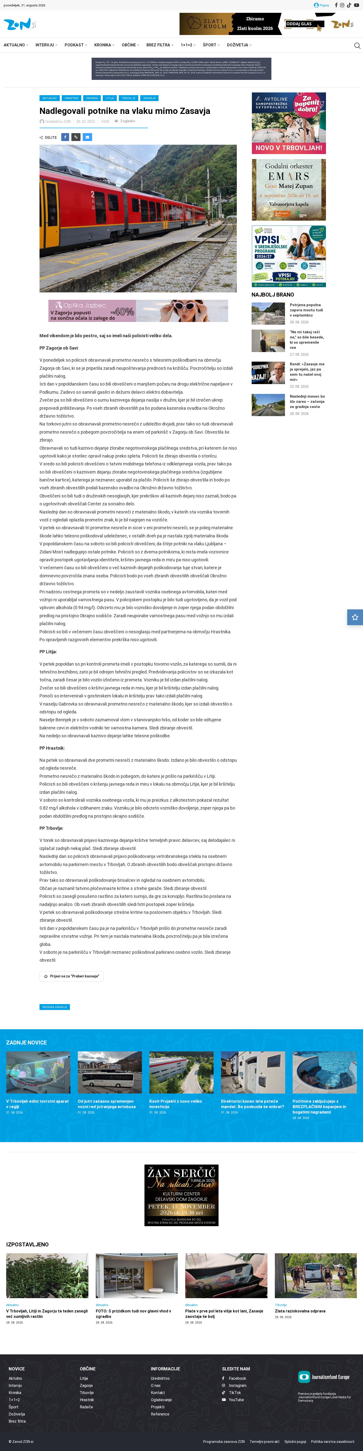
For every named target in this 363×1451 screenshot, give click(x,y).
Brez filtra (158, 45)
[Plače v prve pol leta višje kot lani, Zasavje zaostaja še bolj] (226, 1289)
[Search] (356, 45)
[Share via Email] (87, 137)
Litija (110, 98)
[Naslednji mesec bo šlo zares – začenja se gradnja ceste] (268, 405)
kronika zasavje (54, 1007)
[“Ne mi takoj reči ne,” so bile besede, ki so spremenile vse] (268, 341)
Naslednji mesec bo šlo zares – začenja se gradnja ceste (307, 401)
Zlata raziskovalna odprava (300, 1311)
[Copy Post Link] (76, 137)
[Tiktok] (349, 5)
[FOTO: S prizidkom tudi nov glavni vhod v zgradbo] (137, 1289)
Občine (129, 45)
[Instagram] (342, 5)
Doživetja (237, 45)
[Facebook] (336, 5)
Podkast (74, 45)
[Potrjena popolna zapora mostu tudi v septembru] (268, 313)
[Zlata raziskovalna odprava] (316, 1286)
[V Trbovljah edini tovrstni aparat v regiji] (38, 1083)
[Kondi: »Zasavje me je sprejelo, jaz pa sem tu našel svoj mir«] (268, 373)
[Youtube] (356, 5)
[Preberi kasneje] (355, 617)
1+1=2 (186, 45)
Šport (209, 45)
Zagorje (149, 98)
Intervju (45, 45)
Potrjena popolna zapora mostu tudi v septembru (306, 310)
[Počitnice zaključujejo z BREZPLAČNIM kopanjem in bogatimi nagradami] (325, 1085)
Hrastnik (71, 98)
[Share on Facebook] (65, 137)
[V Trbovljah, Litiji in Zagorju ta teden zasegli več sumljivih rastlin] (47, 1289)
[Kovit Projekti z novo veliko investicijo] (181, 1083)
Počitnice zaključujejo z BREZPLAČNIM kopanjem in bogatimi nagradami (319, 1107)
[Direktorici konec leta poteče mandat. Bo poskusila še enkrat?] (253, 1083)
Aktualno (14, 45)
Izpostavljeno (27, 1244)
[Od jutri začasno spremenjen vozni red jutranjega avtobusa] (110, 1083)
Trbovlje (128, 98)
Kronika (102, 45)
